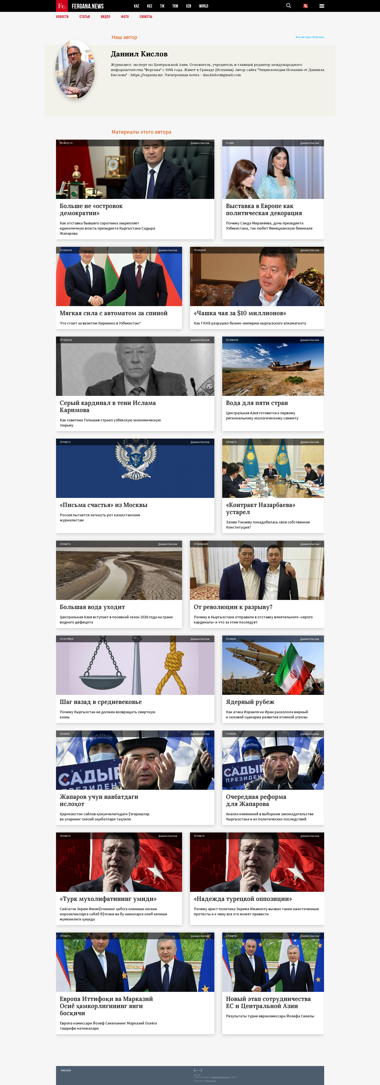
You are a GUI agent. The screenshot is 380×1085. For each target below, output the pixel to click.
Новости (62, 17)
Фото (125, 17)
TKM (175, 6)
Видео (105, 17)
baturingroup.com (220, 1077)
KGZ (149, 6)
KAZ (136, 6)
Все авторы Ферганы (310, 37)
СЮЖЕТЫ (146, 17)
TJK (162, 6)
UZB (188, 6)
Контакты (66, 1069)
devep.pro (211, 1081)
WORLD (203, 6)
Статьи (85, 17)
